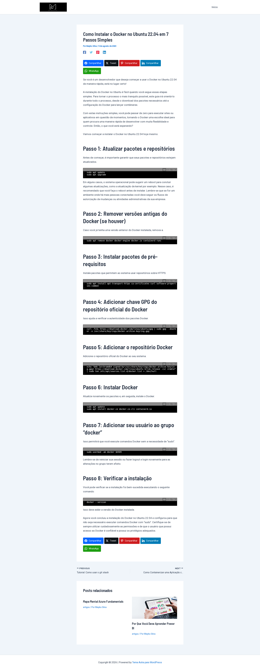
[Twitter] (91, 52)
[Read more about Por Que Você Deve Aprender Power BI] (154, 607)
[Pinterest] (97, 52)
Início (215, 7)
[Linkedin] (104, 52)
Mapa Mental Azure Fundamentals (103, 601)
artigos (86, 607)
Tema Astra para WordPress (147, 662)
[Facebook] (84, 52)
